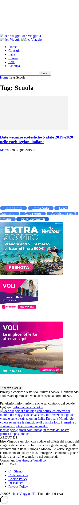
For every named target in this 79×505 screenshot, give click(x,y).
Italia (11, 54)
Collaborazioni (18, 475)
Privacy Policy (18, 486)
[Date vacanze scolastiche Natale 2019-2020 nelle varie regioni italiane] (34, 129)
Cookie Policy (17, 479)
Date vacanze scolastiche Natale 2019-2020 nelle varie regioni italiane (36, 139)
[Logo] (10, 39)
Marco (4, 150)
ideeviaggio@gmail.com (32, 460)
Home (12, 47)
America (14, 66)
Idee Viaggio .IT (24, 493)
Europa (13, 58)
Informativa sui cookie (28, 407)
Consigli (14, 50)
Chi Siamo (15, 471)
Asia (11, 62)
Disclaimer (15, 483)
